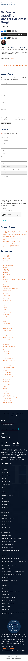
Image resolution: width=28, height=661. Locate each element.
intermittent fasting (9, 346)
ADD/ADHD (6, 255)
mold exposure (7, 363)
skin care (5, 383)
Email (3, 102)
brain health (6, 286)
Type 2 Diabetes (8, 400)
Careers (4, 524)
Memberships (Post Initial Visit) (11, 538)
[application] (14, 34)
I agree (4, 208)
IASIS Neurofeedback (9, 341)
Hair (4, 319)
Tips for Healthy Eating (10, 397)
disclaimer (12, 646)
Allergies (5, 262)
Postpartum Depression (10, 376)
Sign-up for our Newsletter (7, 424)
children (5, 293)
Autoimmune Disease (8, 600)
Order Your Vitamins (8, 544)
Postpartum (6, 609)
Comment (4, 83)
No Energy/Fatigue (8, 367)
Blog (3, 498)
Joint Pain (6, 348)
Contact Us (14, 415)
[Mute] (21, 34)
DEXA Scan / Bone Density (10, 580)
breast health (7, 290)
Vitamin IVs (5, 577)
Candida (5, 291)
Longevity (6, 351)
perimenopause (8, 374)
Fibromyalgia (7, 314)
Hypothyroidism (8, 337)
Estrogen (6, 305)
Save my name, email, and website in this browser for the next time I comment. (14, 118)
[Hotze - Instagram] (7, 435)
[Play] (2, 34)
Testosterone (7, 395)
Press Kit (5, 507)
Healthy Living (7, 328)
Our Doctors (6, 475)
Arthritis (5, 269)
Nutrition (6, 369)
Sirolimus (6, 381)
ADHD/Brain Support (8, 597)
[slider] (25, 34)
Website (3, 110)
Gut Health (6, 318)
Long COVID (6, 606)
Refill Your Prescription (9, 541)
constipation (7, 297)
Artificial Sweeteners (9, 271)
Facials (5, 307)
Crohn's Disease (8, 299)
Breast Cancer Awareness (10, 288)
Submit (5, 220)
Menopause (6, 356)
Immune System (8, 342)
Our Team (20, 413)
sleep (4, 386)
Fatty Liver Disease (8, 311)
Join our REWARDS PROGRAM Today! (10, 429)
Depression (6, 302)
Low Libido (6, 353)
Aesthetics (6, 260)
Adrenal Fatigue (8, 257)
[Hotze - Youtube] (4, 435)
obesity (5, 370)
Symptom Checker (10, 413)
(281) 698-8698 (8, 649)
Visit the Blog (6, 521)
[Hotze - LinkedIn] (9, 435)
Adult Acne (6, 258)
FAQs (3, 487)
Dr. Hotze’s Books (7, 495)
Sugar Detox (7, 390)
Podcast (4, 504)
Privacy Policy (6, 527)
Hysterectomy (7, 339)
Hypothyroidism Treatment (10, 558)
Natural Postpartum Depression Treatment (15, 65)
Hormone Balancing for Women (12, 566)
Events (4, 478)
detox (5, 304)
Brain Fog (6, 285)
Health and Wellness (9, 325)
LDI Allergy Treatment (9, 569)
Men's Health (7, 355)
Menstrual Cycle (8, 358)
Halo (4, 321)
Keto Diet (6, 349)
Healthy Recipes (8, 330)
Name (3, 95)
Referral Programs (7, 547)
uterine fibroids (7, 402)
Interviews (5, 501)
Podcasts (12, 58)
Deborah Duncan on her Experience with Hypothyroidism (14, 69)
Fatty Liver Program (9, 312)
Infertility (6, 344)
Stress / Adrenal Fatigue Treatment (13, 571)
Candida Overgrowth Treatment (12, 574)
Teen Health (6, 393)
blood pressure (7, 283)
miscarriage (6, 362)
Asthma (5, 272)
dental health (7, 300)
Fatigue (5, 309)
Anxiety (5, 267)
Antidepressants (8, 265)
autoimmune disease (9, 274)
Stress (5, 388)
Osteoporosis (7, 372)
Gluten (5, 316)
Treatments (5, 589)
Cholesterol (6, 295)
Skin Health (6, 384)
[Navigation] (25, 3)
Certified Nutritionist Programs (11, 591)
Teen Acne (6, 391)
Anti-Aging (6, 264)
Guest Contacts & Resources (11, 550)
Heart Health (7, 334)
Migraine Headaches (9, 360)
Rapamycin (6, 379)
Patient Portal (6, 535)
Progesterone (7, 377)
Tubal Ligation (7, 398)
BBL (4, 276)
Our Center (5, 472)
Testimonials (6, 484)
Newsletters (6, 481)
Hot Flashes (6, 336)
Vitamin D (6, 404)
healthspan (6, 326)
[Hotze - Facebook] (2, 435)
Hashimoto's (7, 323)
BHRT (4, 278)
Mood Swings (7, 365)
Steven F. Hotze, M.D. (17, 47)
